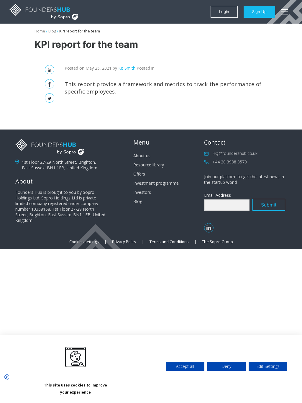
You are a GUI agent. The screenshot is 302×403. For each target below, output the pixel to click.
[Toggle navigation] (285, 11)
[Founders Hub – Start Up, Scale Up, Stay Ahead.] (43, 11)
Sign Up (259, 11)
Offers (139, 174)
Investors (142, 192)
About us (141, 155)
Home (40, 31)
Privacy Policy (124, 241)
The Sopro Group (217, 241)
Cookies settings (84, 241)
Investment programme (156, 183)
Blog (52, 31)
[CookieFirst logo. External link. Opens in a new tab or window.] (6, 377)
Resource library (148, 165)
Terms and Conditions (169, 241)
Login (224, 11)
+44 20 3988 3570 (229, 162)
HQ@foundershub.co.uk (234, 153)
